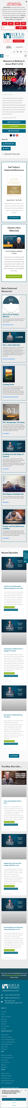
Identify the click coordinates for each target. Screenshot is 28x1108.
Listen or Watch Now (9, 607)
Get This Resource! (14, 217)
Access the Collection (9, 359)
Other (21, 27)
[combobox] (13, 56)
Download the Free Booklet (10, 397)
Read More (6, 502)
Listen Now (6, 469)
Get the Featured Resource (11, 610)
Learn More (6, 433)
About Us (3, 1008)
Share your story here (13, 975)
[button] (1, 56)
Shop (2, 1051)
